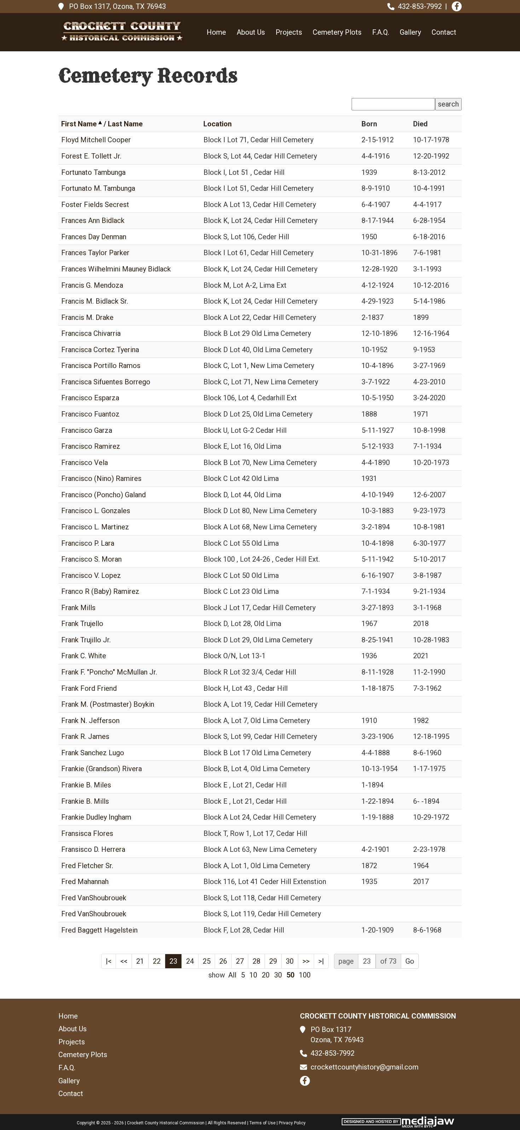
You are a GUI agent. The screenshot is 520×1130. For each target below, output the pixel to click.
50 (290, 975)
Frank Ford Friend (89, 688)
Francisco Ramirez (90, 446)
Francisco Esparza (90, 398)
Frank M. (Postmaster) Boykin (107, 704)
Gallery (410, 32)
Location (217, 124)
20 (266, 975)
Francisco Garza (86, 430)
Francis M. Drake (87, 317)
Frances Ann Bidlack (93, 220)
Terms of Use (262, 1122)
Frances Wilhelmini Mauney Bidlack (116, 269)
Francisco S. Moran (91, 559)
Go (409, 961)
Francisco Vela (84, 462)
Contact (444, 32)
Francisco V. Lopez (91, 575)
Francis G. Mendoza (92, 285)
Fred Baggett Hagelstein (99, 930)
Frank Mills (78, 607)
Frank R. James (85, 736)
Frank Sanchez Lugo (92, 752)
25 (206, 961)
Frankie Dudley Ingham (96, 817)
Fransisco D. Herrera (93, 849)
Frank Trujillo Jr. (86, 640)
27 (240, 961)
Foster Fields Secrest (95, 204)
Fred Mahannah (85, 881)
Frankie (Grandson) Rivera (101, 768)
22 (157, 961)
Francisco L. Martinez (95, 527)
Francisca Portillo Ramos (100, 365)
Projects (289, 32)
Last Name (125, 124)
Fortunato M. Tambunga (98, 188)
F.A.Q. (380, 32)
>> (306, 961)
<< (123, 961)
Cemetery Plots (337, 32)
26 (223, 961)
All (232, 975)
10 (253, 975)
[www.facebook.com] (457, 6)
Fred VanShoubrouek (93, 898)
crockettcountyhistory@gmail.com (364, 1067)
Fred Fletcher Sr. (87, 865)
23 (173, 961)
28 (256, 961)
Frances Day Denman (93, 237)
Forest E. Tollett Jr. (91, 156)
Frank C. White (83, 656)
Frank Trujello (82, 623)
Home (216, 32)
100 (305, 975)
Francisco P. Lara (87, 543)
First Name (79, 124)
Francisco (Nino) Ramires (101, 478)
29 (273, 961)
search (448, 104)
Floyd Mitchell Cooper (96, 140)
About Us (251, 32)
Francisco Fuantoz (90, 414)
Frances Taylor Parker (95, 252)
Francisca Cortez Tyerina (100, 349)
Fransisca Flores (87, 833)
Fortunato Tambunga (93, 172)
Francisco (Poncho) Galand (103, 495)
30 (290, 961)
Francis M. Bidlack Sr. (94, 301)
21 (140, 961)
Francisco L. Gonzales (95, 510)
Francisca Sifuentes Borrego (105, 382)
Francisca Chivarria (91, 333)
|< (108, 961)
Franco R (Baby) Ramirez (100, 591)
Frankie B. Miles (86, 785)
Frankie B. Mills (85, 801)
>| (321, 961)
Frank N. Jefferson (90, 720)
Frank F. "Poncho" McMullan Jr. (109, 672)
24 (190, 961)
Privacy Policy (292, 1122)
